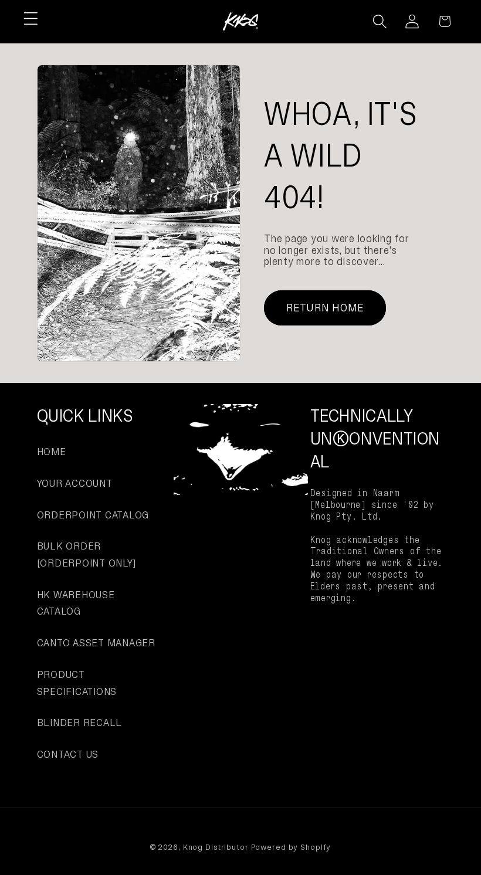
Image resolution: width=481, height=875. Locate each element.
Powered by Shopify (291, 847)
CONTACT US (68, 754)
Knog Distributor (216, 847)
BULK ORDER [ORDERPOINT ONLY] (86, 554)
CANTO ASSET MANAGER (96, 642)
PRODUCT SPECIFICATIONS (77, 683)
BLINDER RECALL (80, 722)
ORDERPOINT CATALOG (93, 514)
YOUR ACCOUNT (75, 483)
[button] (31, 18)
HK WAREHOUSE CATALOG (76, 603)
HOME (51, 451)
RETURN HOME (325, 307)
